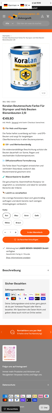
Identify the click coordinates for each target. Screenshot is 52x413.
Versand (15, 122)
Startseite (6, 36)
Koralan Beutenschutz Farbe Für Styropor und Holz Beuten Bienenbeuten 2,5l (23, 39)
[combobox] (26, 23)
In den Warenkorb (34, 232)
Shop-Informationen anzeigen (18, 257)
